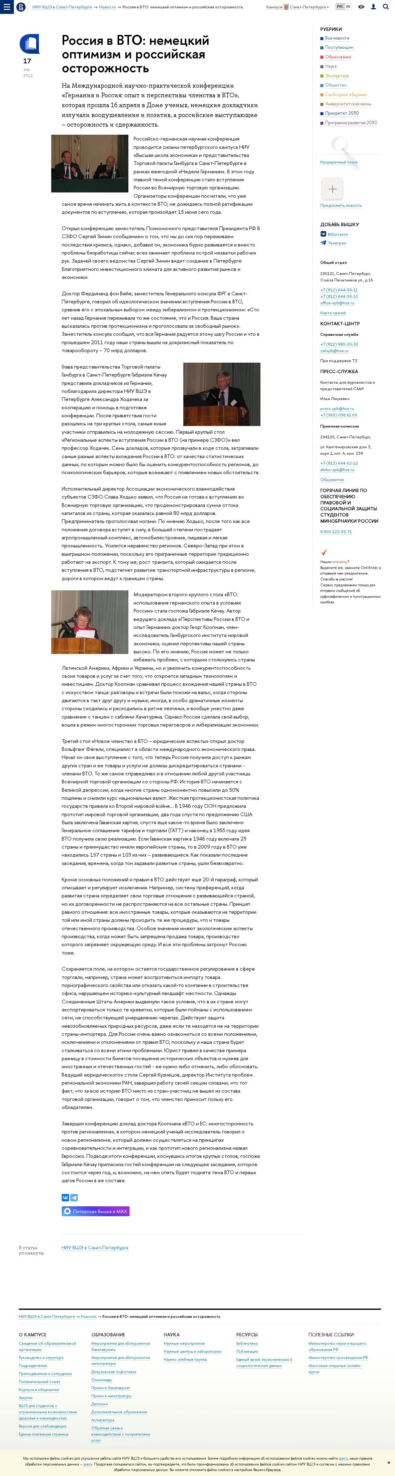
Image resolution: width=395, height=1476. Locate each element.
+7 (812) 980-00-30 (339, 344)
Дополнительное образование (119, 1412)
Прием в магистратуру (111, 1395)
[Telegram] (74, 1197)
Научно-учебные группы (185, 1359)
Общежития (332, 479)
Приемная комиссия (339, 426)
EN (348, 6)
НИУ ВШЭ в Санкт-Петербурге (95, 1247)
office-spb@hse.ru (337, 303)
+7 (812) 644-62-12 (339, 463)
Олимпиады (101, 1379)
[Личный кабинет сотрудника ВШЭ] (373, 7)
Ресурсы (247, 1334)
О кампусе (32, 1334)
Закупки (25, 1397)
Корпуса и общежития (39, 1389)
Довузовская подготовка (113, 1371)
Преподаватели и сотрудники (45, 1373)
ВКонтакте (338, 234)
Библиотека (246, 1343)
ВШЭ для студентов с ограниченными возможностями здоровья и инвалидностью (48, 1412)
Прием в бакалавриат (110, 1387)
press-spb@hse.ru (337, 408)
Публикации (247, 1351)
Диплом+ (99, 1403)
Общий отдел (333, 262)
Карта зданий (333, 312)
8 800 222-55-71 (336, 531)
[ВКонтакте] (65, 1197)
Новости (89, 1316)
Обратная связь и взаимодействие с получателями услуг (120, 1434)
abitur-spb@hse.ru (337, 469)
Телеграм (337, 243)
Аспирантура (102, 1420)
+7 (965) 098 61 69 (338, 415)
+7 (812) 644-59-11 (339, 290)
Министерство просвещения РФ (338, 1357)
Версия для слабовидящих (42, 1426)
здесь (343, 1458)
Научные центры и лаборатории (192, 1351)
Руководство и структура (41, 1357)
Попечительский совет (39, 1381)
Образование (108, 1334)
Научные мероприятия (184, 1343)
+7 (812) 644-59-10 (339, 296)
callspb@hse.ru (334, 350)
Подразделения (33, 1365)
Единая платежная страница (43, 1434)
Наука (172, 1334)
